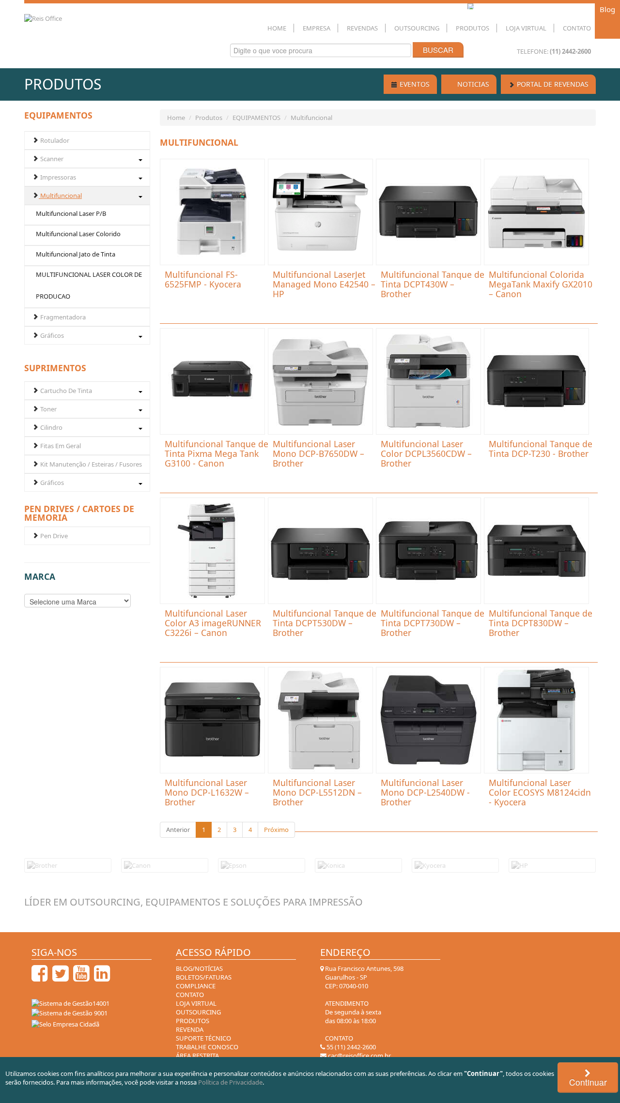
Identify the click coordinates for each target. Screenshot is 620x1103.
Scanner (51, 158)
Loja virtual (196, 1003)
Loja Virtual (526, 28)
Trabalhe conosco (207, 1047)
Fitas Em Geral (60, 445)
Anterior (178, 829)
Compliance (196, 986)
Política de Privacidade (230, 1082)
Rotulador (54, 140)
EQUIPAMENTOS (256, 117)
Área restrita (197, 1055)
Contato (577, 28)
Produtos (472, 28)
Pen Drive (53, 535)
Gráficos (51, 335)
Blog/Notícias (199, 968)
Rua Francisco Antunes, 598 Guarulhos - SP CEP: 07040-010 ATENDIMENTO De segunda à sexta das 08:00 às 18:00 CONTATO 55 (363, 1007)
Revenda (189, 1029)
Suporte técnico (203, 1038)
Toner (48, 409)
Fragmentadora (62, 317)
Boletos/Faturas (204, 977)
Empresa (316, 28)
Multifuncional (60, 195)
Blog (607, 9)
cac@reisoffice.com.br (358, 1055)
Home (276, 28)
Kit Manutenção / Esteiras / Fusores (90, 464)
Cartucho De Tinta (65, 390)
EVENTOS (414, 84)
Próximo (276, 829)
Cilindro (50, 427)
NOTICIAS (472, 84)
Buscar (438, 50)
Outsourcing (416, 28)
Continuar (588, 1082)
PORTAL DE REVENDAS (552, 84)
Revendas (362, 28)
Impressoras (57, 177)
